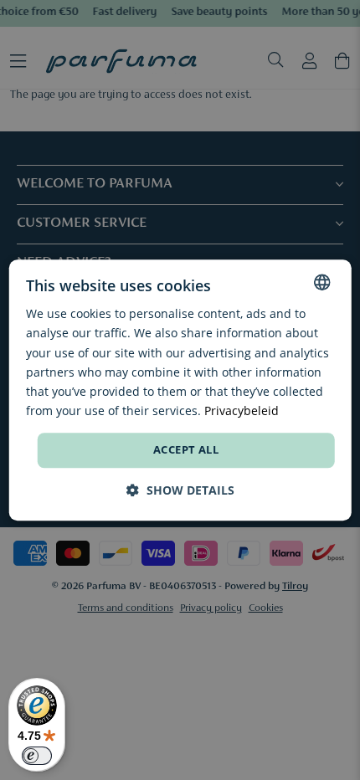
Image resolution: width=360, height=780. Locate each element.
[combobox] (321, 282)
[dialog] (180, 390)
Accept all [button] (186, 449)
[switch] (37, 756)
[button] (180, 490)
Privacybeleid (241, 410)
